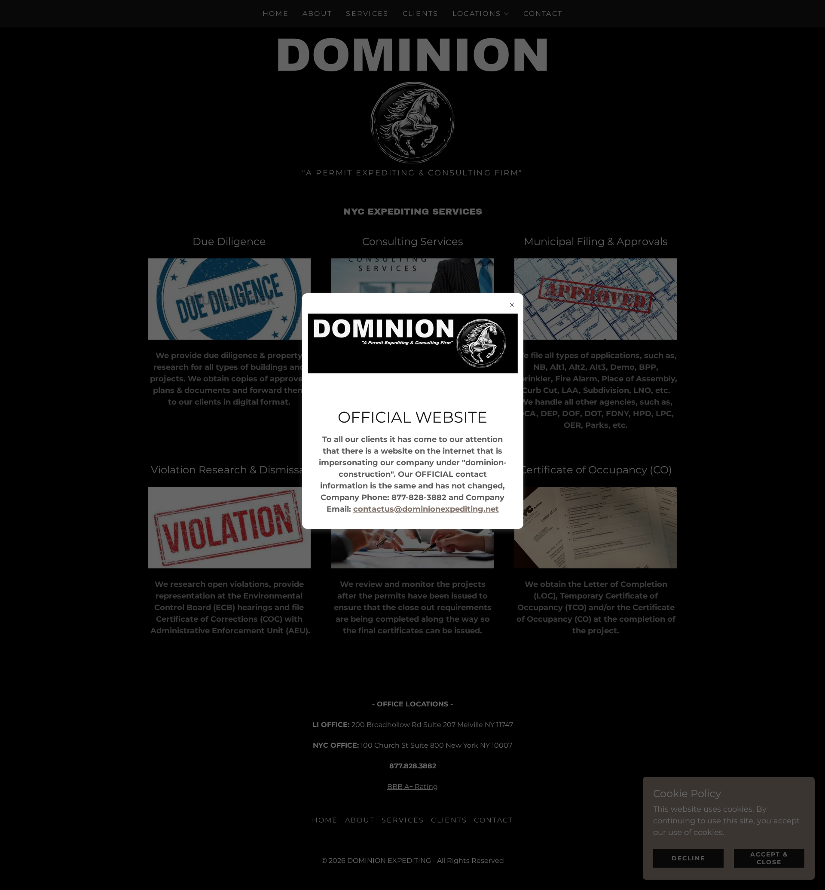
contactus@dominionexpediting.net (426, 509)
